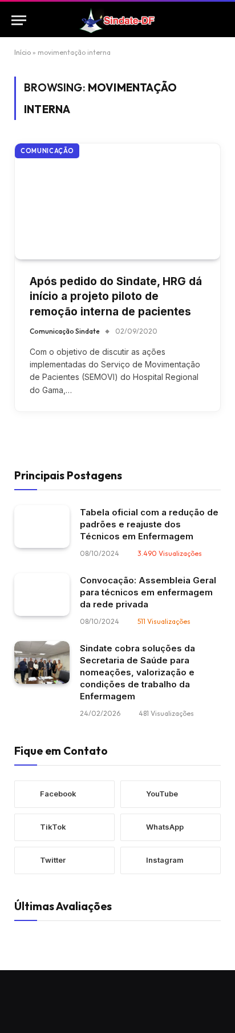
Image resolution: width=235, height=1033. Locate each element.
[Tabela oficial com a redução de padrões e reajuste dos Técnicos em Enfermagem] (42, 526)
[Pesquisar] (218, 20)
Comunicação (47, 151)
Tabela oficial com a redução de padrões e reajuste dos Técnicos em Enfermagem (149, 524)
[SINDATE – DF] (117, 20)
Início (22, 52)
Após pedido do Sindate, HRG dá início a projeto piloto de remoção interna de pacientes (116, 296)
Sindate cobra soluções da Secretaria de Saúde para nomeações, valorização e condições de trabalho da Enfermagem (137, 672)
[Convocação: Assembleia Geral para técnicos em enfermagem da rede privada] (42, 594)
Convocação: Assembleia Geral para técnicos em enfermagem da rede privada (148, 592)
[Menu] (18, 20)
